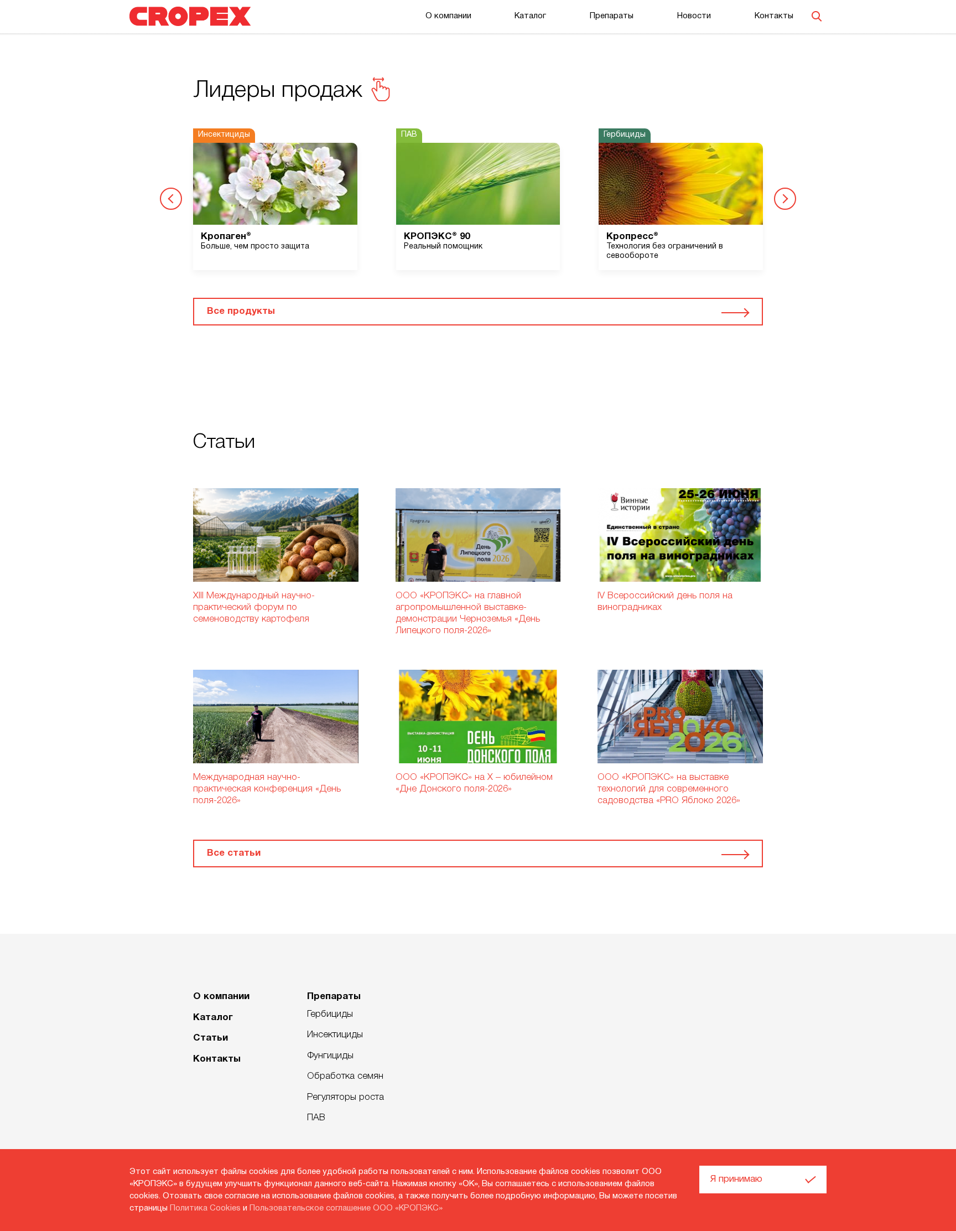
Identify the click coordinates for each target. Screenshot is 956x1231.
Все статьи (234, 853)
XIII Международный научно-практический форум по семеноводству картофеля (254, 607)
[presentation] (171, 199)
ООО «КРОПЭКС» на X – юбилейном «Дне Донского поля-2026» (474, 783)
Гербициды (330, 1014)
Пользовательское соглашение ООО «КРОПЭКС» (346, 1208)
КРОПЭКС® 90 (437, 236)
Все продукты (241, 311)
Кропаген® (226, 236)
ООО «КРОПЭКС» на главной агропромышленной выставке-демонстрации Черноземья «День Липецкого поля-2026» (468, 613)
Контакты (774, 16)
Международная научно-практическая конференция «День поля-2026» (267, 789)
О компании (448, 16)
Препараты (611, 16)
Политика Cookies (205, 1208)
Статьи (210, 1038)
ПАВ (316, 1118)
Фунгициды (330, 1056)
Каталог (530, 16)
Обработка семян (345, 1076)
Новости (694, 16)
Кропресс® (632, 236)
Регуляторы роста (345, 1097)
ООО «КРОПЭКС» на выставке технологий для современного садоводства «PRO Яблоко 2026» (669, 789)
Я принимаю (736, 1179)
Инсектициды (335, 1035)
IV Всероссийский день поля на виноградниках (665, 602)
